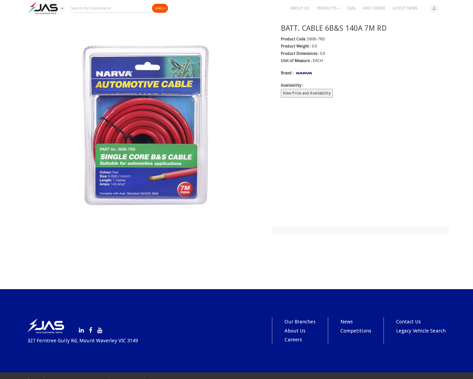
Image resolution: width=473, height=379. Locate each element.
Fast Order (374, 8)
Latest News (405, 8)
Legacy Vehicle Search (421, 331)
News (346, 322)
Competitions (355, 331)
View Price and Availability (307, 93)
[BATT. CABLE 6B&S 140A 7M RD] (148, 125)
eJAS (351, 8)
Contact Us (408, 322)
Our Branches (300, 322)
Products (327, 8)
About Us (299, 8)
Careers (293, 340)
